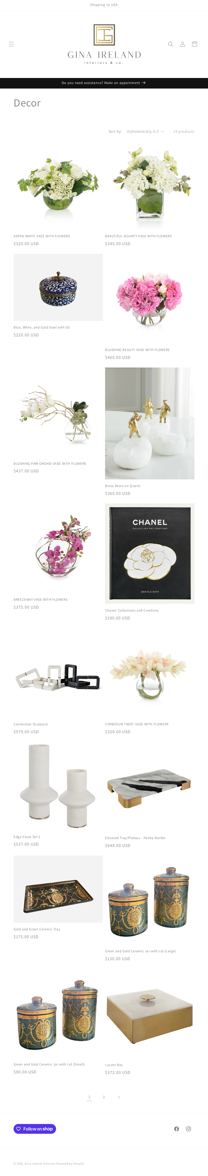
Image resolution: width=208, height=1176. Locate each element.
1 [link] (89, 1097)
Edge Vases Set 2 (27, 837)
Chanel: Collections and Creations (132, 610)
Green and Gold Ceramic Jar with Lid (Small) (49, 1064)
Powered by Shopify (70, 1163)
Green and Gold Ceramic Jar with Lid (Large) (140, 951)
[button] (11, 44)
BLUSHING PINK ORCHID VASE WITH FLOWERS (50, 464)
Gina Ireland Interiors (40, 1163)
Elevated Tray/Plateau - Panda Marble (135, 838)
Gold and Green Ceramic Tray (37, 929)
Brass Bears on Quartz (123, 486)
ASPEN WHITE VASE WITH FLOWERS (42, 236)
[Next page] (119, 1097)
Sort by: (115, 131)
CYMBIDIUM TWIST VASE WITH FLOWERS (137, 724)
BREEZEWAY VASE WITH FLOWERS (40, 599)
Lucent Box (114, 1065)
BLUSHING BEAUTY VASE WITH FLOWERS (137, 350)
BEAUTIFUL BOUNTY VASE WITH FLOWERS (138, 236)
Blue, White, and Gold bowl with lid (42, 327)
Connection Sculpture (31, 724)
